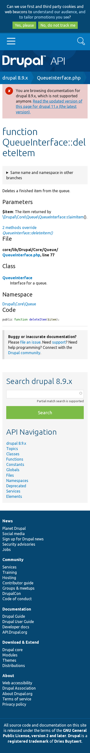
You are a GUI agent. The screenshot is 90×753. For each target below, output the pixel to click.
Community (13, 559)
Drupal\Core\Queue (19, 304)
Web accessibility (17, 683)
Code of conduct (17, 599)
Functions (14, 459)
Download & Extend (20, 642)
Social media (13, 533)
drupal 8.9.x (15, 77)
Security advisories (18, 544)
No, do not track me (58, 25)
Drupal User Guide (18, 621)
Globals (12, 470)
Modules (10, 655)
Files (10, 475)
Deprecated (16, 486)
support (59, 342)
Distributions (13, 665)
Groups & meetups (18, 588)
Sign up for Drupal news (23, 539)
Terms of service (16, 699)
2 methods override (27, 230)
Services (13, 491)
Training (9, 572)
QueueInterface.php (59, 77)
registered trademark (28, 741)
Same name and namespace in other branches (39, 175)
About (8, 675)
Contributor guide (17, 583)
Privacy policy (14, 704)
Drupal (74, 736)
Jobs (6, 549)
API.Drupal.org (14, 632)
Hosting (9, 577)
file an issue (30, 342)
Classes (12, 454)
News (7, 521)
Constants (15, 464)
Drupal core (12, 650)
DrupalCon (11, 593)
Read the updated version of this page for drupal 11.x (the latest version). (49, 106)
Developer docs (15, 627)
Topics (12, 448)
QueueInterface (17, 278)
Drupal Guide (13, 616)
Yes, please (24, 25)
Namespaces (17, 480)
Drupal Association (19, 688)
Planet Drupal (14, 528)
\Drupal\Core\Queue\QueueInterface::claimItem (43, 217)
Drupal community (24, 353)
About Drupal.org (17, 693)
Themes (9, 660)
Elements (14, 496)
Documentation (16, 609)
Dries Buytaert (68, 741)
